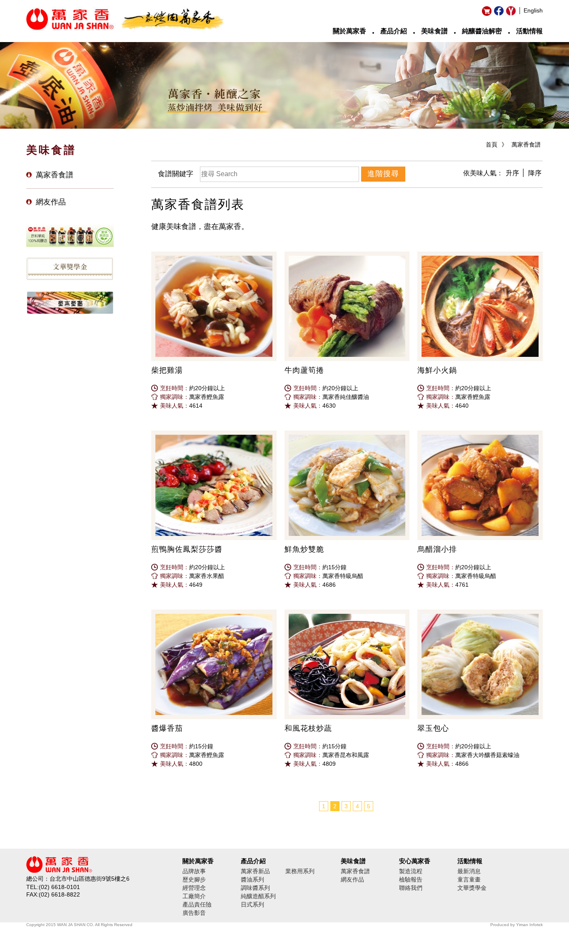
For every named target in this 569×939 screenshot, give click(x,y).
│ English (530, 10)
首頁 (491, 144)
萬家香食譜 (526, 144)
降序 (535, 173)
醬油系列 (252, 879)
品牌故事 (194, 871)
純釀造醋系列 (258, 896)
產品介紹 (393, 31)
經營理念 (194, 887)
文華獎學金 (472, 887)
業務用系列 (299, 871)
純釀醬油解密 (482, 31)
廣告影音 (194, 912)
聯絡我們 (410, 887)
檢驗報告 (410, 879)
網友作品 (51, 202)
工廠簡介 (194, 896)
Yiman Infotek (529, 924)
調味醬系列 (255, 887)
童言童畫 (469, 879)
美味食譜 (434, 31)
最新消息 (469, 871)
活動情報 (529, 31)
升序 (512, 173)
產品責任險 (197, 904)
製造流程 (410, 871)
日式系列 (252, 904)
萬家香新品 (255, 871)
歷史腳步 (194, 879)
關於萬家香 (349, 31)
